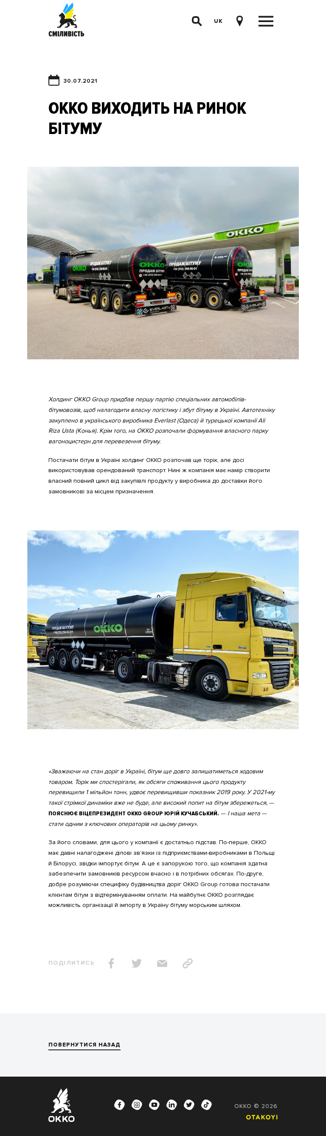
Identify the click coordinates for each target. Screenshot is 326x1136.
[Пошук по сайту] (197, 21)
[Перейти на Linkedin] (171, 1105)
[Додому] (66, 21)
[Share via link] (187, 963)
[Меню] (266, 21)
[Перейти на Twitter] (189, 1105)
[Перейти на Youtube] (154, 1105)
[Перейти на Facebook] (119, 1105)
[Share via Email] (162, 963)
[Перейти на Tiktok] (206, 1105)
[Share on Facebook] (111, 963)
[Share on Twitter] (136, 963)
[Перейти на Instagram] (137, 1105)
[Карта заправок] (239, 21)
